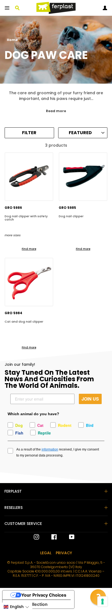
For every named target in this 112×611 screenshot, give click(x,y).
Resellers (13, 507)
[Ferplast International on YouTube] (67, 537)
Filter (29, 133)
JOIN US (90, 399)
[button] (16, 607)
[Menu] (7, 8)
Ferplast (13, 491)
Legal (45, 553)
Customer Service (23, 523)
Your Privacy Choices (43, 595)
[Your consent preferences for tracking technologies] (102, 601)
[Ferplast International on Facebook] (50, 537)
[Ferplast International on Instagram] (36, 537)
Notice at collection (27, 604)
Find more (29, 249)
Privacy (64, 553)
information (50, 449)
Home (12, 40)
